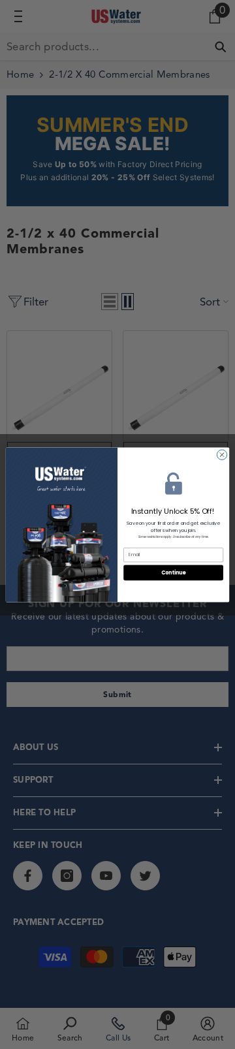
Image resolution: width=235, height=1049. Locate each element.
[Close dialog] (222, 454)
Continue (173, 572)
